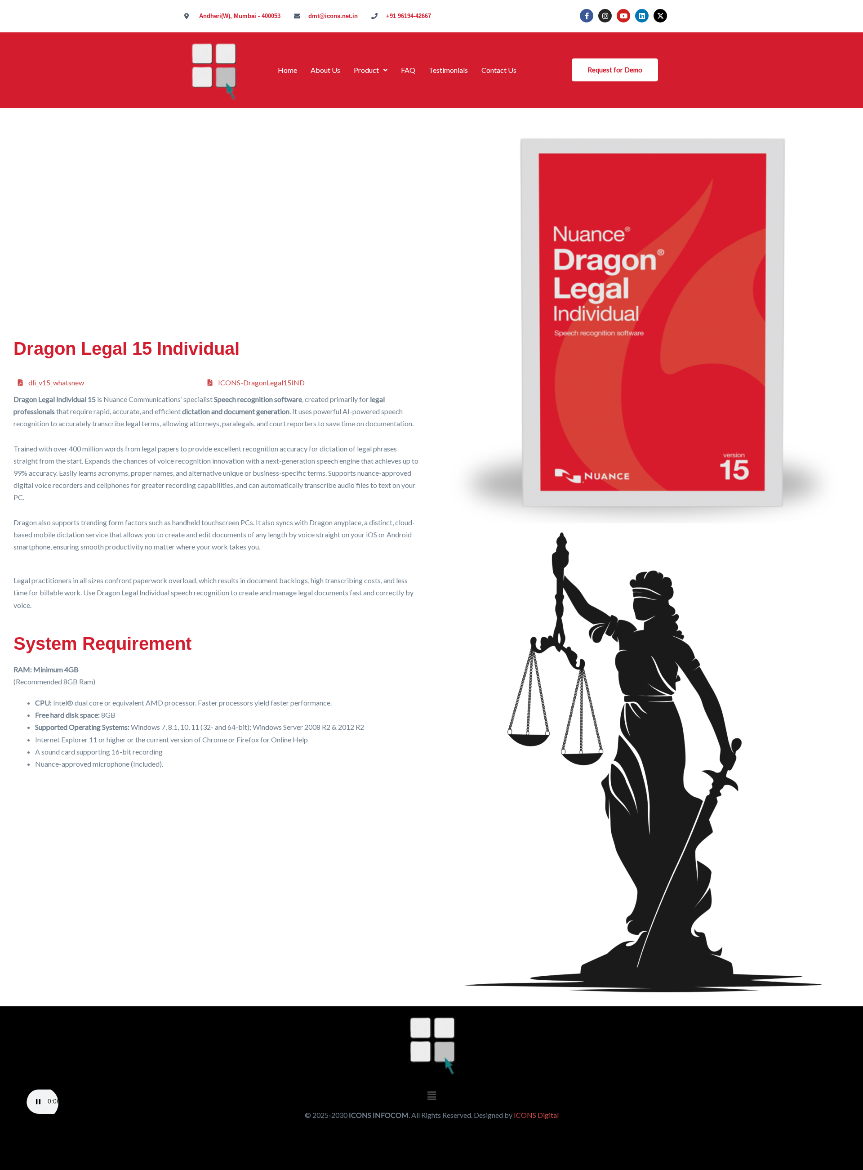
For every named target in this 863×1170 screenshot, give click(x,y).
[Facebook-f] (586, 15)
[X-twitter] (660, 15)
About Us (325, 70)
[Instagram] (605, 15)
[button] (370, 70)
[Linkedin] (642, 15)
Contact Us (498, 70)
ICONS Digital (536, 1115)
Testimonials (448, 70)
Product (366, 70)
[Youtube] (623, 15)
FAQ (408, 70)
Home (287, 70)
